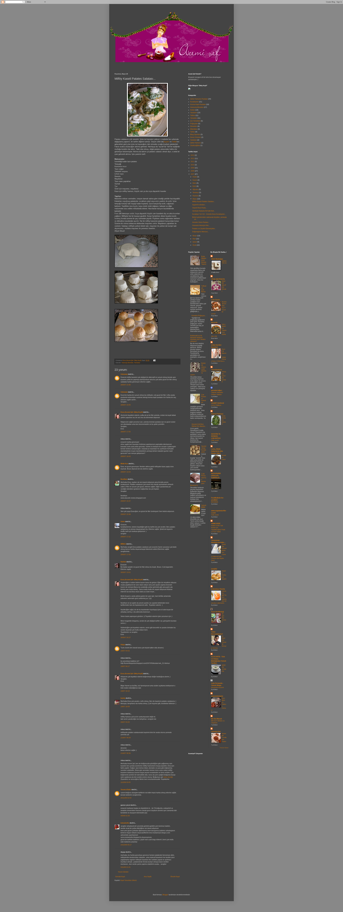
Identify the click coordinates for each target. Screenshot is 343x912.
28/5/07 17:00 (126, 432)
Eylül (195, 186)
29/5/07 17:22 (126, 537)
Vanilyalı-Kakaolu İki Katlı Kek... (203, 211)
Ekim (195, 183)
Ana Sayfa (147, 877)
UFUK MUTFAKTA (218, 279)
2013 (193, 155)
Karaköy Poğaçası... (199, 316)
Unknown (124, 374)
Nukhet (123, 562)
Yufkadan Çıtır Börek (203, 289)
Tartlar (192, 132)
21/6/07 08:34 (126, 738)
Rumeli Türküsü (217, 414)
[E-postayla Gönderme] (154, 360)
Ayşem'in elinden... (199, 205)
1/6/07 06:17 (125, 666)
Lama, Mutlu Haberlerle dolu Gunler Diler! (217, 451)
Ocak (195, 245)
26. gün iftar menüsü (224, 618)
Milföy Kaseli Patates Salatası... (203, 201)
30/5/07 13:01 (126, 572)
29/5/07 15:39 (126, 514)
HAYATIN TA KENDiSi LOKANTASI (215, 436)
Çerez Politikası (216, 405)
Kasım (195, 180)
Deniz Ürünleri (195, 137)
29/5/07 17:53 (126, 554)
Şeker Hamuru (195, 143)
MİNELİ (123, 544)
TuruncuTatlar (126, 790)
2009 (193, 168)
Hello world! (215, 440)
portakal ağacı (216, 390)
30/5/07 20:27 (126, 637)
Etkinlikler (193, 129)
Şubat (195, 242)
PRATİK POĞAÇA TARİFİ (224, 575)
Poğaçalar (194, 124)
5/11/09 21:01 (126, 867)
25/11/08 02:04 (126, 798)
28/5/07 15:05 (126, 405)
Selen (123, 522)
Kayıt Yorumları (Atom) (128, 880)
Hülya (123, 645)
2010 (193, 165)
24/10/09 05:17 (126, 845)
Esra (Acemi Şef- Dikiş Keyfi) (132, 412)
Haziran (196, 196)
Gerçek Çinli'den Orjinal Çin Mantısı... (199, 425)
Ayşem (166, 142)
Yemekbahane (216, 370)
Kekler (192, 110)
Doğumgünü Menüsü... (200, 232)
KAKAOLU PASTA (218, 589)
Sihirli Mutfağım (217, 259)
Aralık (195, 177)
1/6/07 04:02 (125, 651)
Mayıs (195, 199)
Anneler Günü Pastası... (200, 222)
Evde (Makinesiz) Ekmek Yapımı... (203, 261)
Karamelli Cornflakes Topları (224, 737)
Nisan (195, 236)
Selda (174, 142)
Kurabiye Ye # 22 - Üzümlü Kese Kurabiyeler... (209, 214)
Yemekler (137, 362)
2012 (193, 158)
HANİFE (214, 569)
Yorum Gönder (123, 872)
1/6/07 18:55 (125, 707)
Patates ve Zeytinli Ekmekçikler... (204, 229)
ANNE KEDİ (215, 524)
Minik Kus (124, 464)
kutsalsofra (125, 823)
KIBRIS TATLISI (224, 263)
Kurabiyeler (194, 102)
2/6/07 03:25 (125, 722)
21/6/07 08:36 (126, 753)
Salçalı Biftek (203, 506)
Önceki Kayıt (175, 877)
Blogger (165, 895)
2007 (193, 174)
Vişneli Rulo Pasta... (199, 208)
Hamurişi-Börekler (127, 362)
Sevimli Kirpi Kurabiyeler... (203, 449)
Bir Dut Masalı (216, 719)
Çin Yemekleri (195, 121)
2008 (193, 171)
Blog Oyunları (195, 134)
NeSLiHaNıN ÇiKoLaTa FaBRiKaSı (216, 475)
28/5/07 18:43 (126, 456)
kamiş (123, 698)
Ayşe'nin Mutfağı (217, 612)
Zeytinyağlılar (195, 145)
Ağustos (196, 189)
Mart (194, 239)
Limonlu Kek (216, 731)
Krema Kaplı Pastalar (198, 104)
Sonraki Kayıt (120, 877)
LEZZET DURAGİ (217, 403)
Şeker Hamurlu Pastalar (199, 99)
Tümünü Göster (224, 747)
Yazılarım (193, 113)
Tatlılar (192, 115)
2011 (193, 162)
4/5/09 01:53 (125, 816)
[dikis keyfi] (189, 89)
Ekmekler (193, 126)
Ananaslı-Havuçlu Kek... (201, 225)
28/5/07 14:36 (126, 385)
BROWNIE (214, 502)
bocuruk (214, 322)
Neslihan (124, 479)
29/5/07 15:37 (126, 501)
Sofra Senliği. (168, 777)
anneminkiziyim (217, 696)
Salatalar (193, 140)
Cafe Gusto (215, 300)
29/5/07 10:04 (126, 472)
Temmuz (196, 192)
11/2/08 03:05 (126, 782)
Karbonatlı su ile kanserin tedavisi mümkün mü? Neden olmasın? (198, 338)
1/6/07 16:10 (125, 691)
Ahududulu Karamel (217, 687)
